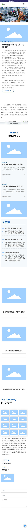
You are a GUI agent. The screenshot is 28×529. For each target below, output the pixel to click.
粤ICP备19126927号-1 (14, 526)
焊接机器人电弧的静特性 (12, 252)
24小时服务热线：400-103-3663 (14, 1)
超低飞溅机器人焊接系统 (14, 351)
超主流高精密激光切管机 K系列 (14, 312)
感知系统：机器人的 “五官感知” (14, 228)
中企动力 (14, 527)
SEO (21, 527)
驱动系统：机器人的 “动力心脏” (14, 239)
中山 (18, 527)
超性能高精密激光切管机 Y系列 (14, 389)
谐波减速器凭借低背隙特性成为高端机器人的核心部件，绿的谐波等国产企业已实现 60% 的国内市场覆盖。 (15, 244)
